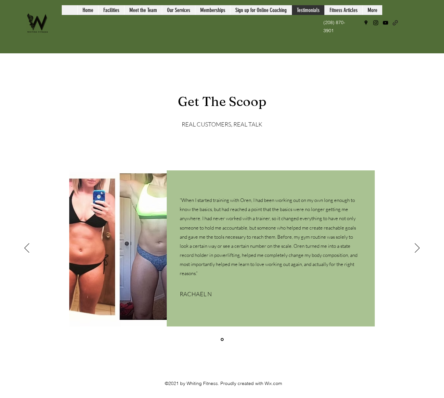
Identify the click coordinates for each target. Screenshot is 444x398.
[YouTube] (385, 23)
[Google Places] (366, 23)
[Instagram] (375, 23)
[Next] (417, 248)
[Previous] (26, 248)
